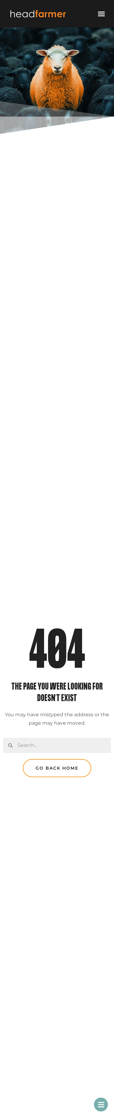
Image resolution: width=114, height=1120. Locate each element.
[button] (101, 14)
